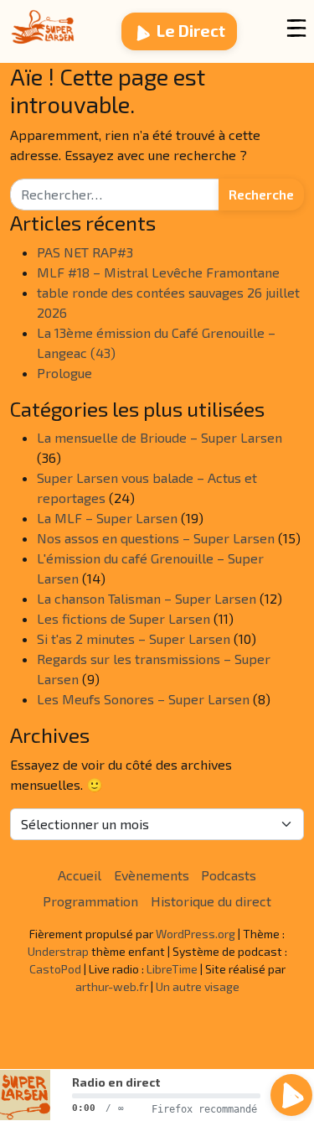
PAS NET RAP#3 (85, 252)
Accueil (79, 875)
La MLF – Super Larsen (107, 518)
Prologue (64, 373)
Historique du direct (211, 901)
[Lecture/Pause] (291, 1095)
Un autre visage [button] (197, 986)
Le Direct (191, 30)
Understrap (58, 951)
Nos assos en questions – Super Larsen (156, 538)
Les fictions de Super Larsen (123, 618)
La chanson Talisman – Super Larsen (146, 598)
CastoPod (55, 969)
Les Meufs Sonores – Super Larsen (143, 699)
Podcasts (228, 875)
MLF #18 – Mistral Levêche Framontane (158, 272)
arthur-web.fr (111, 986)
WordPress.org (195, 933)
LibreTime (172, 969)
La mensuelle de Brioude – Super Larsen (159, 437)
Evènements (151, 875)
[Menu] (296, 27)
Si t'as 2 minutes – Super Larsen (133, 638)
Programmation (90, 901)
